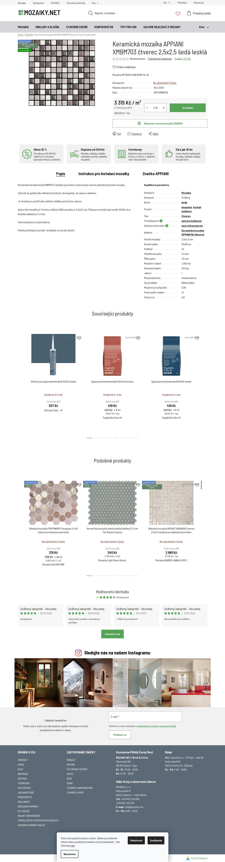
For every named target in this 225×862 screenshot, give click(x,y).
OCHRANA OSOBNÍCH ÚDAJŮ (31, 825)
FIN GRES (55, 2)
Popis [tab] (60, 173)
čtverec (186, 216)
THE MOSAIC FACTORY (77, 769)
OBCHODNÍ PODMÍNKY (28, 806)
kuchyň (197, 207)
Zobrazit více (112, 633)
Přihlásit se (119, 734)
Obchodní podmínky (76, 2)
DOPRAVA (22, 778)
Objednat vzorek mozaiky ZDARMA (163, 123)
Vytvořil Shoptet (199, 858)
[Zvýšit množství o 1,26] (163, 108)
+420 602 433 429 (125, 802)
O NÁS (21, 764)
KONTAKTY (23, 759)
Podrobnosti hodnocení (160, 58)
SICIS (69, 778)
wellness (187, 211)
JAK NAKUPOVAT (26, 792)
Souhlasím (156, 840)
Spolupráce (38, 2)
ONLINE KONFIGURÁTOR (29, 815)
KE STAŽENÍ (23, 811)
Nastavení (70, 854)
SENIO (70, 783)
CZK (165, 2)
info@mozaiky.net (134, 806)
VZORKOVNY (24, 783)
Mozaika (186, 192)
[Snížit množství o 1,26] (147, 108)
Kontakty (22, 2)
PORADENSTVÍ (25, 797)
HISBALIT (71, 759)
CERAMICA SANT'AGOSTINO (80, 787)
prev (20, 385)
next (204, 385)
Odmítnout (136, 840)
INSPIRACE (23, 773)
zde (73, 845)
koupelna (187, 207)
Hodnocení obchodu (112, 591)
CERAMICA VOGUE (75, 792)
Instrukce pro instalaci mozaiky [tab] (103, 173)
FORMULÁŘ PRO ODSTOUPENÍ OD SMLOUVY (38, 820)
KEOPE (70, 773)
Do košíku (187, 107)
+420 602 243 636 (130, 798)
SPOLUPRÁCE (24, 787)
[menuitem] (23, 27)
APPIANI (187, 58)
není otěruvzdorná (192, 225)
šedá (184, 202)
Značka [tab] (156, 173)
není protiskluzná (192, 220)
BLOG (20, 769)
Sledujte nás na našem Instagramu (117, 652)
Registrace (199, 2)
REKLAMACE (24, 801)
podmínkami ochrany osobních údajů (156, 726)
